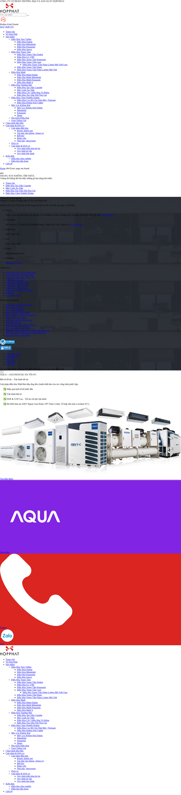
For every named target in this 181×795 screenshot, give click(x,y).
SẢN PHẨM (12, 356)
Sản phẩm (10, 37)
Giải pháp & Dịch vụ (15, 125)
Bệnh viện (21, 138)
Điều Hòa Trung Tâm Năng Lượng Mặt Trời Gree (45, 64)
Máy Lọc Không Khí (20, 105)
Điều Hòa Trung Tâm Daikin (30, 54)
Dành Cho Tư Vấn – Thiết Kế (19, 290)
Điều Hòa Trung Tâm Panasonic (31, 59)
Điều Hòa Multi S (25, 82)
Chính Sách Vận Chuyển (17, 285)
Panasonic (21, 113)
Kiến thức (10, 156)
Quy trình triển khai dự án (28, 148)
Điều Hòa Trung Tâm (21, 52)
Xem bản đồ (76, 224)
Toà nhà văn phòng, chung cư (30, 133)
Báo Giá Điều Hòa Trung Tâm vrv (21, 325)
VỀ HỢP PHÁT (13, 354)
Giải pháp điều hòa (19, 128)
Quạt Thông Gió (18, 120)
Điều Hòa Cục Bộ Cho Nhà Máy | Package (36, 100)
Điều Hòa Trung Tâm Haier (29, 67)
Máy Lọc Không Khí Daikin (30, 108)
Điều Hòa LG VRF (26, 57)
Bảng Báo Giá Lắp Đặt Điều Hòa (21, 272)
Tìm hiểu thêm (6, 479)
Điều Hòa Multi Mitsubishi (29, 77)
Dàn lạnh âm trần (13, 322)
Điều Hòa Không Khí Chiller (30, 103)
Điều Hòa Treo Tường (21, 39)
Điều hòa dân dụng (19, 161)
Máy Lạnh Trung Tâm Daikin (19, 320)
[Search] (28, 15)
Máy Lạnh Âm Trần (15, 310)
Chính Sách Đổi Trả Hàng (17, 282)
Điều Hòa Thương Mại (21, 85)
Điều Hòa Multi (18, 72)
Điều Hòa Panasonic (26, 47)
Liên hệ (9, 163)
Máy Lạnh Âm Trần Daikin (18, 312)
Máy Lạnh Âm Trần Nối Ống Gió (21, 315)
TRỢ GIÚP (11, 362)
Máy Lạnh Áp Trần (25, 90)
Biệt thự (20, 136)
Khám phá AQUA (14, 263)
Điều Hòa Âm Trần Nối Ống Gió (32, 95)
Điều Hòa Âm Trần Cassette (29, 87)
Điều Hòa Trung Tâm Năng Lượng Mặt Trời (37, 70)
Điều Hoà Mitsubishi (26, 44)
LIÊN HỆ (10, 364)
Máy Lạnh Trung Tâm (16, 317)
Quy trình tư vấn (24, 151)
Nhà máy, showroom (26, 141)
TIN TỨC (10, 359)
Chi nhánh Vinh (13, 295)
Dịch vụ (15, 143)
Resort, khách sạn (25, 130)
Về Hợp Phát (11, 34)
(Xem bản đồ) (107, 215)
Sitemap (9, 293)
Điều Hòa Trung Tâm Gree (29, 62)
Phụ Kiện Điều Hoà (20, 118)
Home (3, 168)
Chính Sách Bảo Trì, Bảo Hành (20, 275)
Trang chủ (10, 31)
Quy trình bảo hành (25, 153)
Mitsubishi (21, 110)
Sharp (19, 115)
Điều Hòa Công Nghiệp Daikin (25, 97)
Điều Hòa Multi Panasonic (29, 80)
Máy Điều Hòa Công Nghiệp (19, 305)
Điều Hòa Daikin (24, 42)
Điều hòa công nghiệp (21, 158)
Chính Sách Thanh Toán (17, 288)
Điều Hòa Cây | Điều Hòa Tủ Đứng (33, 92)
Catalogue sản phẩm (15, 280)
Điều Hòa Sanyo (24, 49)
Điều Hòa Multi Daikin (27, 75)
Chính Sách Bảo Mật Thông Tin (20, 277)
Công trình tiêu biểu (14, 123)
